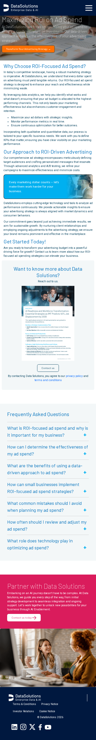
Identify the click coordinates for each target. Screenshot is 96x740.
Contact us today (22, 617)
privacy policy (74, 376)
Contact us (48, 367)
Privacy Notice (49, 704)
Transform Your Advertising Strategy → (28, 48)
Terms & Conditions (24, 704)
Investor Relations (23, 711)
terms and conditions (48, 380)
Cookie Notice (47, 711)
